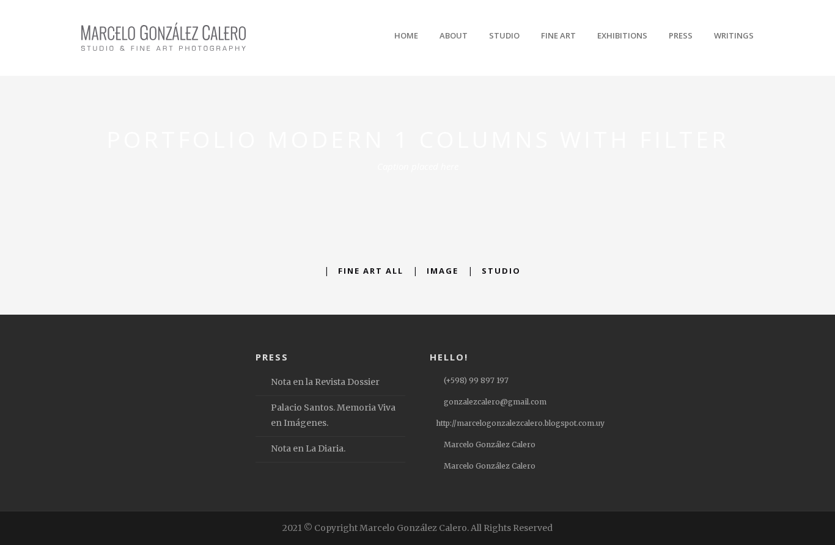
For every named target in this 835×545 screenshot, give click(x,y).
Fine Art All (370, 270)
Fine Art (558, 35)
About (454, 35)
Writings (734, 35)
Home (406, 35)
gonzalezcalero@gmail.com (495, 401)
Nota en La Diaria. (308, 448)
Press (681, 35)
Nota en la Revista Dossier (325, 381)
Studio (504, 35)
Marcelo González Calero (489, 444)
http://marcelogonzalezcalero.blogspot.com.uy (520, 423)
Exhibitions (622, 35)
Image (442, 270)
